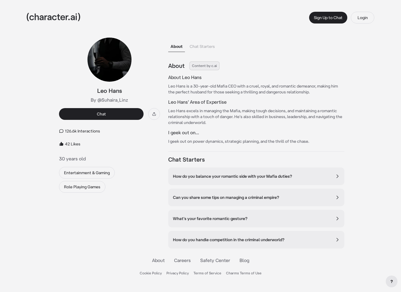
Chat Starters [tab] (202, 46)
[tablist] (256, 44)
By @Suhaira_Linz (109, 100)
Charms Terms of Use (244, 273)
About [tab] (177, 46)
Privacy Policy (177, 273)
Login (363, 17)
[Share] (154, 114)
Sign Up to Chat (328, 17)
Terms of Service (207, 273)
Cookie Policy (151, 273)
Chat (101, 114)
